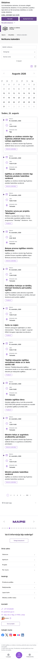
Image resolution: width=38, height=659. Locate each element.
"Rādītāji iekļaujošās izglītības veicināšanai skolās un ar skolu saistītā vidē (17, 362)
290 (27, 495)
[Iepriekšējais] (4, 521)
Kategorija (6, 52)
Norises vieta (7, 57)
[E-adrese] (5, 618)
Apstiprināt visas (28, 19)
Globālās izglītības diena (14, 400)
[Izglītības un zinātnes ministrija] (19, 30)
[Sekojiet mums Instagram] (10, 635)
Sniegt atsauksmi (19, 540)
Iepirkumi (5, 559)
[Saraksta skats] (35, 66)
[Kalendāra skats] (32, 66)
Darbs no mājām (11, 325)
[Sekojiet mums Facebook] (2, 635)
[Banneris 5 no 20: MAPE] (19, 521)
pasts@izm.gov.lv (9, 612)
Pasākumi (8, 223)
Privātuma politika (7, 582)
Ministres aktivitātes (11, 149)
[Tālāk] (34, 521)
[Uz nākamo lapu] (30, 495)
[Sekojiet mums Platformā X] (6, 635)
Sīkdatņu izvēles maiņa (9, 598)
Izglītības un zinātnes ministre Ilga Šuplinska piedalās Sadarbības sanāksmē (19, 176)
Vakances (5, 554)
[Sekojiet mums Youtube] (14, 635)
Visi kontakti (10, 624)
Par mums (5, 570)
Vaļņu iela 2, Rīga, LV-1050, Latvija (14, 615)
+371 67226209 (9, 609)
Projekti (4, 565)
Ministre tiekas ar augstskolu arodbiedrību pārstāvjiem (16, 436)
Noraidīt (9, 19)
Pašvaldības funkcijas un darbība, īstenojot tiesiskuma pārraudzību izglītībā (18, 288)
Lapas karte (6, 592)
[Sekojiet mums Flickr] (18, 635)
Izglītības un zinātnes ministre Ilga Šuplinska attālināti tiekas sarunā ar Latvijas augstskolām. (19, 138)
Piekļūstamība (6, 587)
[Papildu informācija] (10, 618)
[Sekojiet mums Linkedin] (22, 635)
